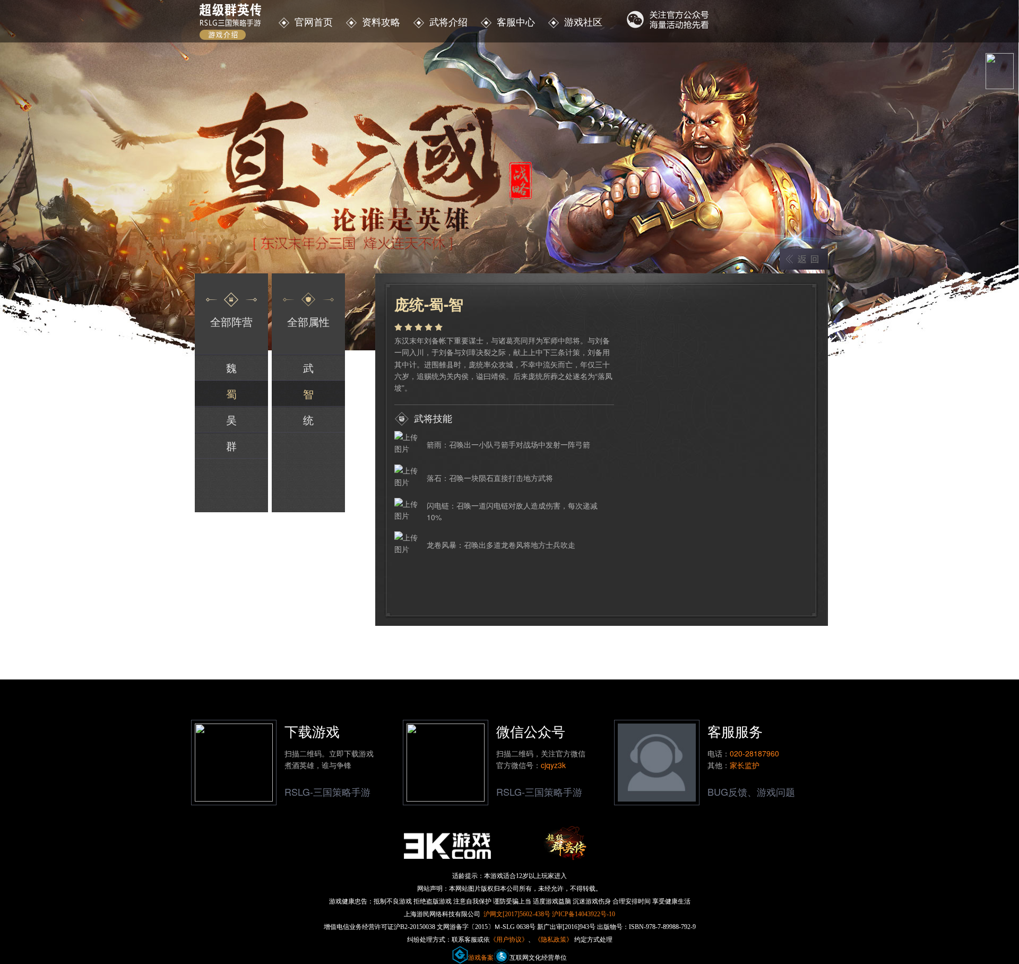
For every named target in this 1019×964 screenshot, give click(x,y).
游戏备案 (481, 957)
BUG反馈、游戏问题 (751, 791)
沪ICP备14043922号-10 (583, 914)
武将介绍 (448, 21)
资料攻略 (381, 21)
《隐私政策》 (553, 939)
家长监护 (744, 765)
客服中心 (516, 21)
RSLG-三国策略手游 (327, 791)
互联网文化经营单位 (538, 957)
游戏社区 (582, 21)
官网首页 (313, 21)
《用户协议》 (509, 939)
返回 (804, 259)
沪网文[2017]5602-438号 (516, 914)
